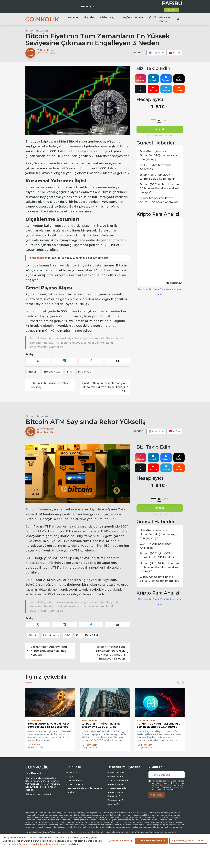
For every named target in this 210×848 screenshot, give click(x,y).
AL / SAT (172, 10)
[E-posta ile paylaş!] (117, 361)
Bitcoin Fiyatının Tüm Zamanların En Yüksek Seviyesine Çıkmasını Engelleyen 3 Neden (110, 652)
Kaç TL (114, 17)
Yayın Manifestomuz (76, 780)
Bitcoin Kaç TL (114, 796)
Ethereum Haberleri (117, 788)
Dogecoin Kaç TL (116, 800)
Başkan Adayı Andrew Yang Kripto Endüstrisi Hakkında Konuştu (49, 650)
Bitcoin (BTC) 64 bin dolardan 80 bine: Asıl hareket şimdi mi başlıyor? (159, 188)
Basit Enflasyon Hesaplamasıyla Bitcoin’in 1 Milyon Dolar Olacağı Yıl (103, 387)
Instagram (140, 80)
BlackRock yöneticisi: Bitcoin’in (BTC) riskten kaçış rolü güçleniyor (159, 155)
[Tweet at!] (38, 361)
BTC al (159, 129)
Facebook (166, 80)
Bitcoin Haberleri (37, 30)
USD (165, 120)
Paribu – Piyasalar (116, 772)
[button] (178, 682)
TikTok (179, 80)
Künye (69, 776)
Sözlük (152, 17)
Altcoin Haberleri (115, 792)
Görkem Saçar (35, 745)
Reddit (179, 90)
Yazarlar (139, 17)
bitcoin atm (51, 635)
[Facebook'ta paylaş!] (91, 361)
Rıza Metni (179, 787)
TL (159, 120)
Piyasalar (88, 17)
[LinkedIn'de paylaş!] (64, 361)
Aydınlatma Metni (165, 785)
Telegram (166, 90)
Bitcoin (33, 371)
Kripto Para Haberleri (117, 780)
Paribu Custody (115, 776)
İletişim (70, 792)
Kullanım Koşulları (75, 784)
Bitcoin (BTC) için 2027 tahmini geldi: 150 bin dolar (68, 257)
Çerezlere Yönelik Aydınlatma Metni (84, 788)
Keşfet (126, 17)
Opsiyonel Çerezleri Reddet (188, 840)
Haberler (73, 17)
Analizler (102, 17)
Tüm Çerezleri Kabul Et (151, 840)
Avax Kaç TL (113, 804)
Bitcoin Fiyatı (52, 371)
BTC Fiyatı (84, 371)
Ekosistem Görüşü (165, 19)
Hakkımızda (72, 772)
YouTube (153, 90)
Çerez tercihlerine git (121, 840)
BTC (69, 371)
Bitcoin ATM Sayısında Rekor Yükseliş (50, 385)
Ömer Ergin (46, 50)
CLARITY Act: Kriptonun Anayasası (155, 167)
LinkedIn (153, 80)
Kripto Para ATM (87, 635)
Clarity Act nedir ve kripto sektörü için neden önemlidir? (159, 200)
